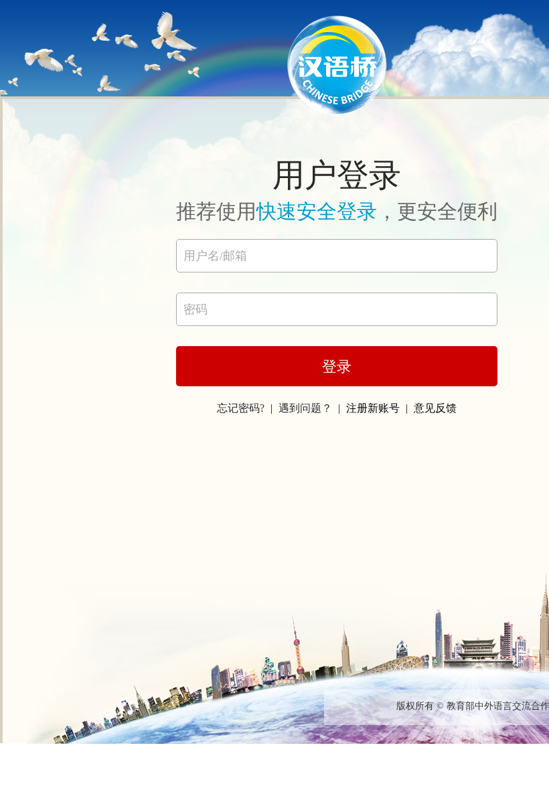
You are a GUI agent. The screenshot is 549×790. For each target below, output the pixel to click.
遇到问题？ (305, 408)
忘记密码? (240, 408)
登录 (336, 366)
